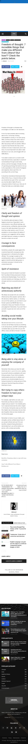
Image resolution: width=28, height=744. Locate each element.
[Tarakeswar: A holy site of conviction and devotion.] (5, 536)
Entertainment (17, 40)
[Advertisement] (14, 17)
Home (3, 37)
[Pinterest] (19, 727)
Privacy (10, 738)
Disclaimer (4, 738)
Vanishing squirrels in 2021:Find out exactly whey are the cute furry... (18, 651)
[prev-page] (3, 551)
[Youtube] (16, 732)
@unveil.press (14, 572)
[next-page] (5, 551)
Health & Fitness (5, 41)
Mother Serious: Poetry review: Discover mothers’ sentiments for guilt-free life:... (18, 643)
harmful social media (16, 322)
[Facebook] (3, 727)
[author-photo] (14, 510)
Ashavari (5, 61)
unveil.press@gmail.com (17, 717)
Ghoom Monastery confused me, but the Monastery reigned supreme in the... (18, 631)
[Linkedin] (11, 727)
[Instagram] (7, 727)
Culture (12, 40)
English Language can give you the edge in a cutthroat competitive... (18, 623)
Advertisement (16, 738)
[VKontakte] (11, 732)
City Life (7, 40)
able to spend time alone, (14, 371)
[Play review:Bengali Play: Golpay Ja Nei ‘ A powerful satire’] (5, 528)
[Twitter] (24, 727)
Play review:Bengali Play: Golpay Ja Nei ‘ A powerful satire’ (18, 528)
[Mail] (15, 727)
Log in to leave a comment (14, 561)
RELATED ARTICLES (7, 523)
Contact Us (23, 738)
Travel (3, 538)
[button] (2, 34)
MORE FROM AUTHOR (19, 523)
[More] (21, 66)
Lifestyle (7, 37)
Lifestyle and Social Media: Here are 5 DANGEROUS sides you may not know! (20, 488)
